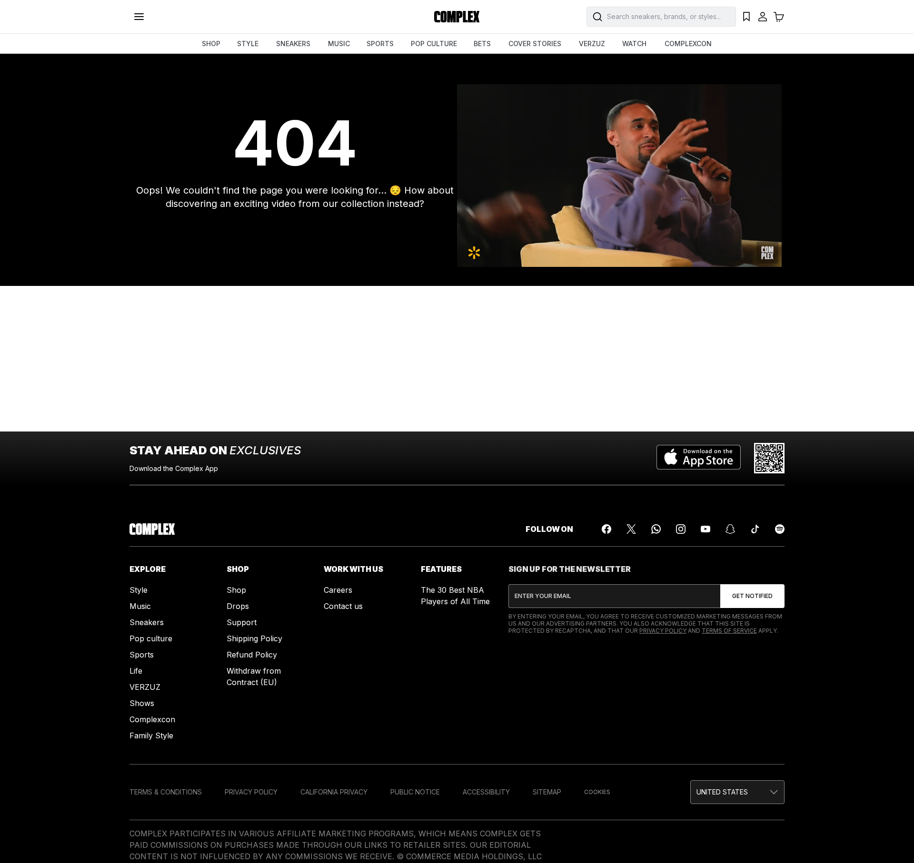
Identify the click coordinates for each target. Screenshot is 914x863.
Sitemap (547, 792)
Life (135, 671)
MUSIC (339, 43)
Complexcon (152, 719)
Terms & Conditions (165, 792)
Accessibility (486, 792)
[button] (737, 792)
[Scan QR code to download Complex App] (769, 458)
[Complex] (457, 16)
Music (140, 606)
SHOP (211, 43)
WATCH (634, 43)
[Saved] (746, 16)
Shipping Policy (254, 638)
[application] (619, 175)
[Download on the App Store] (698, 458)
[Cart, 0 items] (779, 16)
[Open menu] (139, 16)
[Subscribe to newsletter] (752, 596)
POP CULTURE (434, 43)
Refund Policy (252, 654)
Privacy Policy (662, 630)
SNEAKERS (293, 43)
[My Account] (762, 16)
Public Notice (415, 792)
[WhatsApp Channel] (656, 529)
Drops (238, 606)
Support (242, 622)
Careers (338, 590)
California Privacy (334, 792)
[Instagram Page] (681, 529)
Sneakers (146, 622)
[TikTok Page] (755, 529)
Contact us (343, 606)
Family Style (151, 735)
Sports (141, 654)
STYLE (247, 43)
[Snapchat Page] (730, 529)
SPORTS (380, 43)
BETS (482, 43)
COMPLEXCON (688, 43)
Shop (236, 590)
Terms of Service (729, 630)
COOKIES (597, 791)
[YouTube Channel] (705, 529)
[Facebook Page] (606, 529)
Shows (141, 703)
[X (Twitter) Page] (631, 529)
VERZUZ (592, 43)
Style (138, 590)
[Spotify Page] (780, 529)
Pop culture (150, 638)
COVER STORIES (534, 43)
